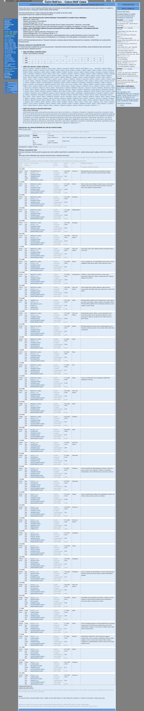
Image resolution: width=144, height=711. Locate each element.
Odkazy (7, 76)
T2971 (40, 119)
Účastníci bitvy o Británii (10, 47)
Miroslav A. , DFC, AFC (125, 61)
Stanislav (35, 612)
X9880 (72, 121)
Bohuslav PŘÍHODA (9, 66)
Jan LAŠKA (7, 65)
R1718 (25, 117)
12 (100, 58)
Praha (125, 57)
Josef (34, 172)
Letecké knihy (8, 70)
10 (88, 58)
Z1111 (110, 121)
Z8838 (65, 122)
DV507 (25, 112)
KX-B (134, 95)
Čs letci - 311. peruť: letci (124, 72)
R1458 (58, 115)
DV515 (33, 112)
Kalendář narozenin (9, 36)
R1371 (26, 115)
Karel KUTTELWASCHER (9, 63)
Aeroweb (128, 103)
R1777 (32, 117)
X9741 (106, 119)
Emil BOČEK (7, 56)
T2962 (32, 119)
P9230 (52, 114)
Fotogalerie (9, 24)
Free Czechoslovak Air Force (126, 16)
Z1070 (80, 121)
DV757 (57, 112)
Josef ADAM (7, 54)
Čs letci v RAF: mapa (10, 34)
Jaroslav (35, 536)
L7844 (111, 112)
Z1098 (95, 121)
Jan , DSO (123, 54)
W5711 (83, 119)
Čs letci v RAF (26, 129)
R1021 (87, 114)
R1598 (100, 115)
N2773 (44, 114)
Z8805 (57, 122)
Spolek (7, 21)
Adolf (35, 521)
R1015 (79, 114)
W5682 (75, 119)
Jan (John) (36, 303)
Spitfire (7, 73)
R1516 (81, 115)
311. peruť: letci (8, 50)
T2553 (90, 117)
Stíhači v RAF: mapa (10, 44)
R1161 (111, 114)
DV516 (41, 112)
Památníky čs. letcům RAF (125, 17)
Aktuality (8, 20)
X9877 (64, 121)
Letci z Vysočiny (8, 39)
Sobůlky (126, 50)
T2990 (59, 119)
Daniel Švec (120, 88)
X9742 (25, 121)
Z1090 (87, 121)
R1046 (103, 114)
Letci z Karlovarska (9, 42)
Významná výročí (9, 35)
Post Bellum (124, 101)
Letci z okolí (7, 38)
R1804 (51, 117)
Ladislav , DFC (123, 31)
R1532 (89, 115)
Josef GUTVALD (9, 60)
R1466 (66, 115)
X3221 (90, 119)
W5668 (67, 119)
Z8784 (49, 122)
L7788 (88, 112)
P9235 (63, 114)
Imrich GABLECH (9, 58)
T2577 (106, 117)
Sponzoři (7, 78)
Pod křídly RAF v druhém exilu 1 (79, 137)
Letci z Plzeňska (8, 40)
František (36, 665)
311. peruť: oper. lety (10, 51)
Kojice (49, 137)
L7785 (80, 112)
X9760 (40, 121)
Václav (34, 496)
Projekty (7, 23)
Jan (34, 305)
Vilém (35, 508)
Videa (6, 28)
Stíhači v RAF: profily (10, 43)
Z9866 (72, 122)
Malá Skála (126, 34)
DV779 (65, 112)
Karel (34, 309)
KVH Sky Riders (122, 92)
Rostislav (125, 40)
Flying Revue (121, 103)
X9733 (98, 119)
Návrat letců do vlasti (10, 53)
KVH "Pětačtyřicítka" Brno (123, 93)
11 (94, 58)
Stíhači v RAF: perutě (10, 46)
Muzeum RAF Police (123, 11)
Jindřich (36, 174)
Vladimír (38, 191)
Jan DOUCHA (8, 57)
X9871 (56, 121)
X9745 (32, 121)
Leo (34, 300)
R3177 (67, 117)
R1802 (40, 117)
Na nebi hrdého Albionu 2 (100, 137)
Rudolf (35, 176)
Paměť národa (133, 101)
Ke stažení (8, 75)
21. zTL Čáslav (124, 97)
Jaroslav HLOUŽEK (9, 61)
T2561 (98, 117)
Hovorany (126, 43)
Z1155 (34, 122)
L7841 (96, 112)
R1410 (42, 115)
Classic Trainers (127, 95)
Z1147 (26, 122)
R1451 (50, 115)
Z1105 (103, 121)
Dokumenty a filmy (9, 71)
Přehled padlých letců (10, 48)
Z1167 (41, 122)
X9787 (48, 121)
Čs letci (7, 29)
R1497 (73, 115)
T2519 (82, 117)
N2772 (36, 114)
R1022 (95, 114)
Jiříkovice (126, 64)
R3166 (59, 117)
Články (7, 26)
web (122, 25)
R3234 (75, 117)
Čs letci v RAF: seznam (10, 31)
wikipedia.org (66, 141)
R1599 (108, 115)
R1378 (34, 115)
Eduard (35, 527)
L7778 (72, 112)
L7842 (103, 112)
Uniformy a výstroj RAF (10, 68)
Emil (35, 346)
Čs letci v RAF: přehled (10, 32)
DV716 (49, 112)
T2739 (24, 119)
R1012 (71, 114)
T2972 (51, 119)
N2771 (28, 114)
